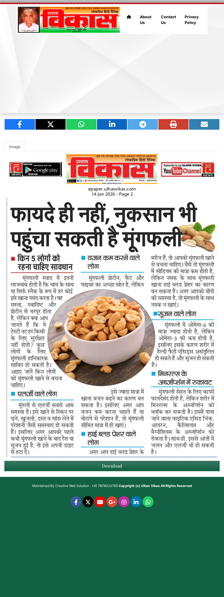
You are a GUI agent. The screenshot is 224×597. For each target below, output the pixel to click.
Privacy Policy (192, 19)
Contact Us (168, 19)
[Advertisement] (112, 73)
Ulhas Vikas (150, 486)
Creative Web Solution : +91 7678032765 (86, 486)
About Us (145, 19)
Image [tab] (14, 146)
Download (112, 466)
